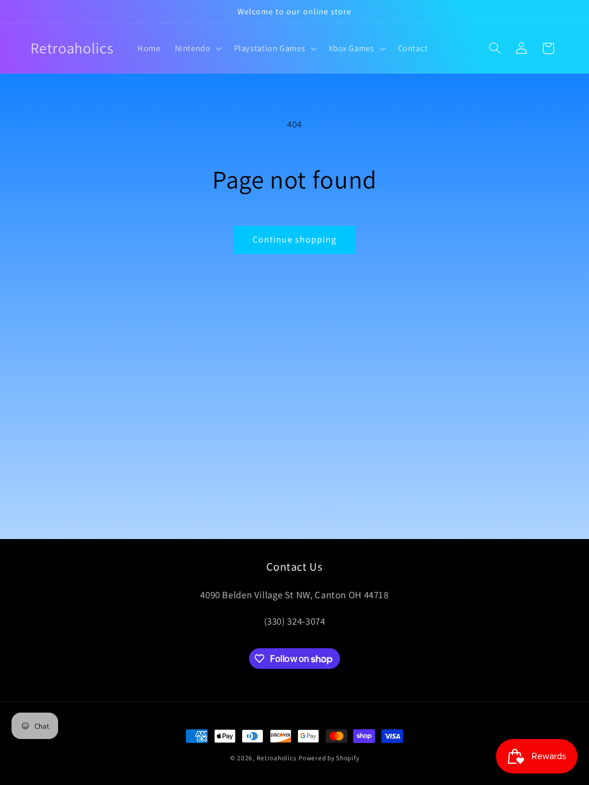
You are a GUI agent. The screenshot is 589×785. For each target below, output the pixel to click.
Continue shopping (295, 239)
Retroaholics (277, 757)
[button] (197, 48)
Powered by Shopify (329, 757)
